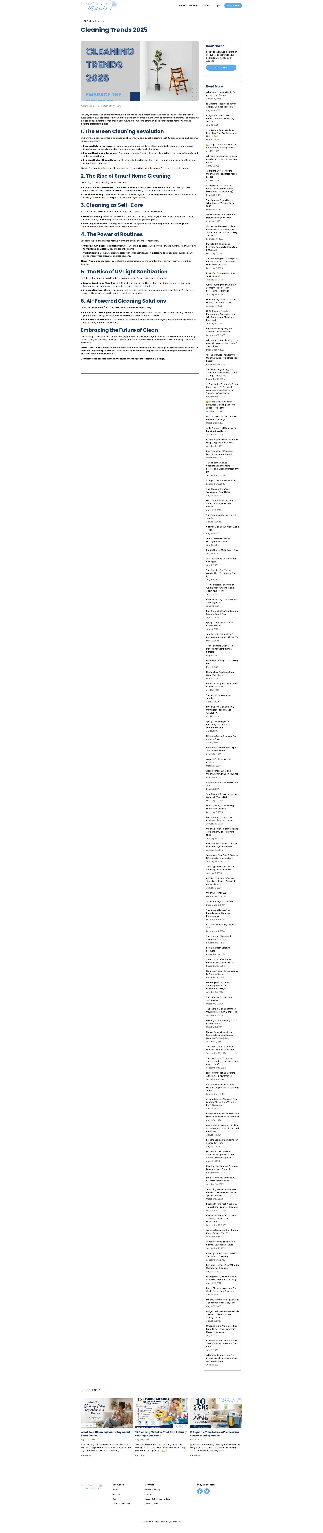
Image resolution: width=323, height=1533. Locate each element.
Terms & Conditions (121, 1503)
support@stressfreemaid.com (158, 1499)
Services (193, 5)
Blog (114, 1499)
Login (217, 5)
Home (182, 5)
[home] (99, 5)
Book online (233, 5)
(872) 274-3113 (151, 1503)
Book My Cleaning (152, 1489)
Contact (206, 5)
